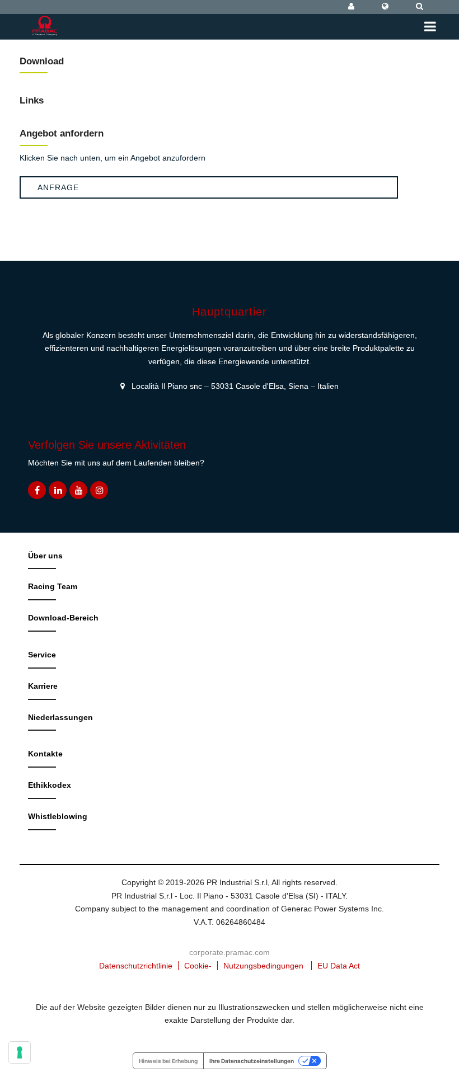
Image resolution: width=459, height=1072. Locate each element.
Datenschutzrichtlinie (135, 965)
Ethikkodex (49, 785)
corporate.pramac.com (229, 952)
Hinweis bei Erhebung (168, 1060)
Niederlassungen (60, 717)
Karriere (43, 685)
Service (42, 654)
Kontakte (45, 753)
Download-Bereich (63, 617)
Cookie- (198, 965)
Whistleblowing (57, 816)
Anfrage (58, 187)
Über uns (45, 555)
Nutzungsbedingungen (263, 965)
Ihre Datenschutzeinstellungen (251, 1060)
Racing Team (52, 586)
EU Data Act (338, 965)
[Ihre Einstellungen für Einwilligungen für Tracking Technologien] (19, 1052)
